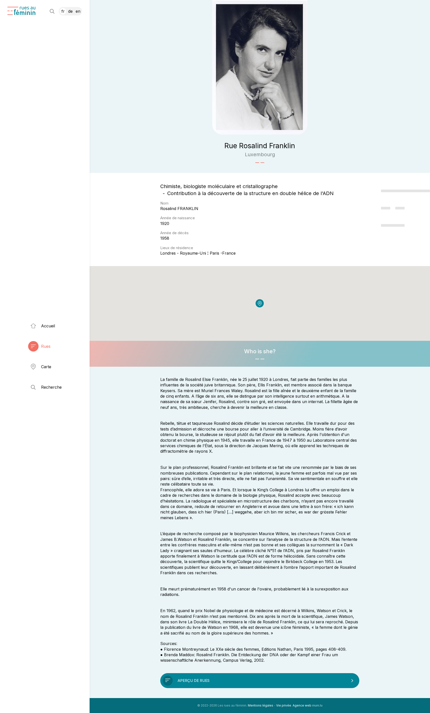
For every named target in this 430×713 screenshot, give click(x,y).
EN (78, 11)
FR (63, 11)
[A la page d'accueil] (21, 11)
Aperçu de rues (194, 680)
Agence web (302, 705)
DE (70, 11)
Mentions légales (260, 705)
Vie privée (283, 705)
